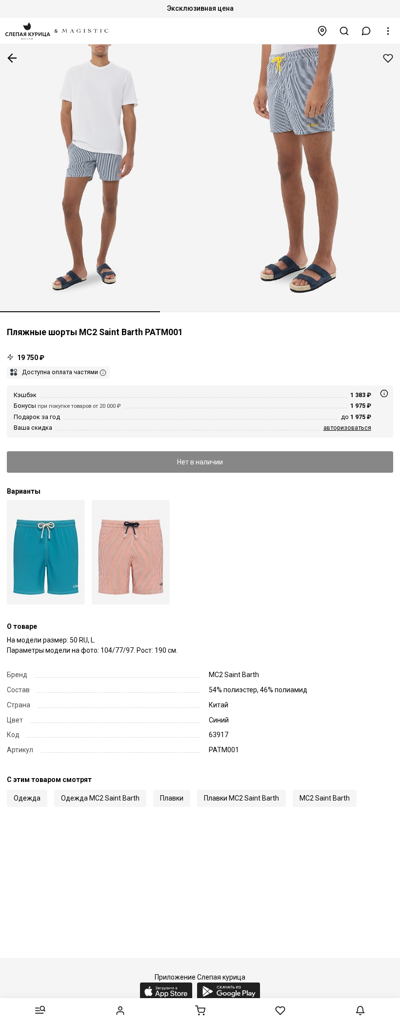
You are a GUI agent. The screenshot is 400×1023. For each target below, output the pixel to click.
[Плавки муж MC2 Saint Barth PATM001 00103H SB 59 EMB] (46, 552)
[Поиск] (344, 31)
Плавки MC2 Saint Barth (241, 798)
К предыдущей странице (12, 58)
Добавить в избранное (388, 58)
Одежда (27, 798)
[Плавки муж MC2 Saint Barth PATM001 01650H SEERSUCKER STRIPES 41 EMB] (131, 552)
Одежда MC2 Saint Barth (100, 798)
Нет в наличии (200, 462)
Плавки (171, 798)
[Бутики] (322, 31)
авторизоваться (347, 427)
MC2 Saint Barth (325, 798)
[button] (366, 31)
